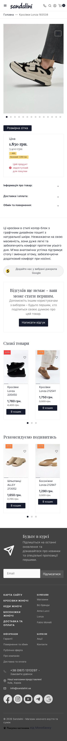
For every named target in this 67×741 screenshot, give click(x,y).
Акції (39, 638)
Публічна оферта (13, 650)
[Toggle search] (49, 5)
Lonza (40, 616)
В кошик (16, 411)
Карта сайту (12, 595)
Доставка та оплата (14, 661)
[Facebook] (7, 699)
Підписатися (52, 574)
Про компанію (11, 655)
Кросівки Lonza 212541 (47, 389)
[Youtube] (28, 699)
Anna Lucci (43, 611)
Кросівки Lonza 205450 (13, 390)
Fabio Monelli (44, 622)
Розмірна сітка (17, 128)
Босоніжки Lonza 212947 (47, 482)
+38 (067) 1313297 (23, 670)
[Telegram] (38, 699)
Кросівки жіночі (16, 600)
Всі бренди (43, 605)
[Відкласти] (24, 357)
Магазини (42, 599)
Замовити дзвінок (21, 674)
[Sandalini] (21, 5)
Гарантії (7, 638)
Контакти (42, 644)
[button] (7, 117)
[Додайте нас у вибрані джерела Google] (48, 699)
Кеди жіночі (12, 606)
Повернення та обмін (15, 644)
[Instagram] (18, 699)
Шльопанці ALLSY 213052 (14, 484)
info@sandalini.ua (20, 688)
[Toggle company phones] (44, 5)
